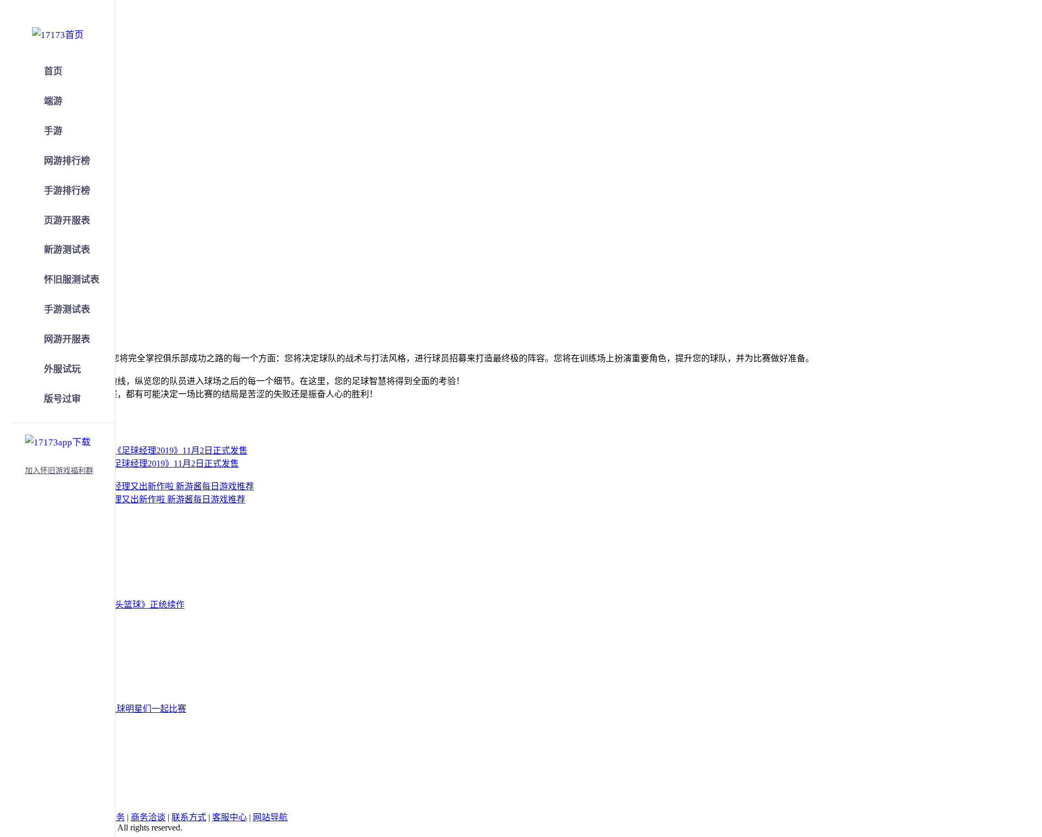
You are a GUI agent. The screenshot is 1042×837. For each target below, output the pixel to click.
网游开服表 (67, 339)
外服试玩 (62, 369)
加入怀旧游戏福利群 (59, 471)
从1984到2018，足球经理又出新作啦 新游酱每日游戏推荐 (135, 499)
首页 (53, 71)
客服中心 (229, 817)
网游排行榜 (67, 161)
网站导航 (270, 817)
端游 (53, 101)
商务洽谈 (148, 817)
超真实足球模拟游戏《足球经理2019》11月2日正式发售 (132, 463)
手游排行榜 (67, 191)
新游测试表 (67, 250)
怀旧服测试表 (71, 279)
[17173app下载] (58, 440)
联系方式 (188, 817)
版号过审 (62, 399)
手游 (53, 131)
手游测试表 (67, 309)
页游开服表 (67, 220)
